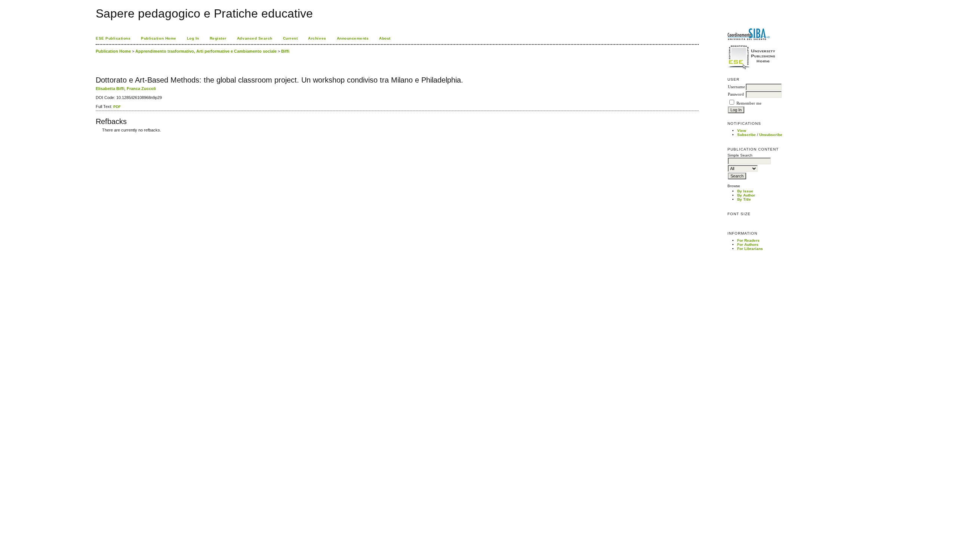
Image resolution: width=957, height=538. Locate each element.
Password (736, 94)
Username (736, 87)
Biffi (285, 51)
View (741, 131)
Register (218, 38)
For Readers (748, 240)
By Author (746, 195)
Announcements (353, 38)
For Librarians (750, 249)
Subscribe (746, 135)
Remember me (748, 103)
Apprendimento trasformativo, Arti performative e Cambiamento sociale (206, 51)
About (385, 38)
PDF (117, 107)
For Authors (747, 244)
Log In (193, 38)
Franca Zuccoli (141, 88)
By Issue (745, 191)
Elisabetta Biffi (110, 88)
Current (290, 38)
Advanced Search (255, 38)
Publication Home (158, 38)
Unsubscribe (770, 135)
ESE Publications (113, 38)
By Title (744, 199)
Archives (317, 38)
